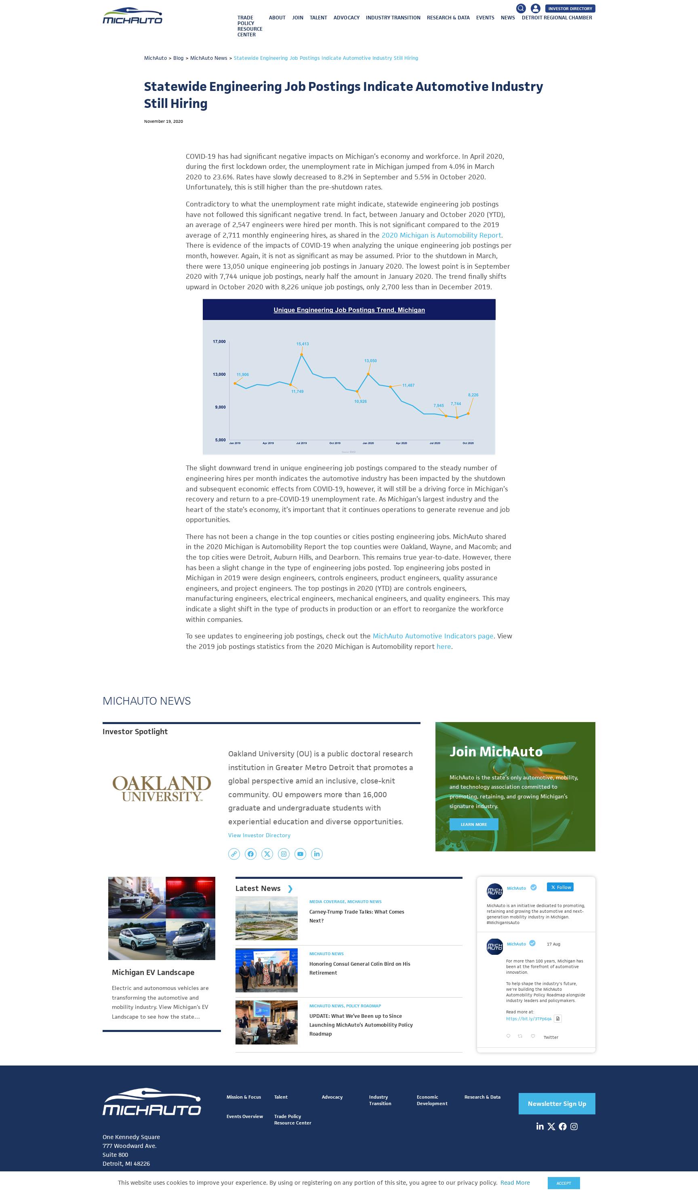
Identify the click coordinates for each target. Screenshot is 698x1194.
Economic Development (432, 1100)
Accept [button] (564, 1183)
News (508, 17)
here (444, 646)
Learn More (474, 824)
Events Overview (245, 1116)
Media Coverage (327, 901)
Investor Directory (570, 8)
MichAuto (516, 944)
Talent (318, 17)
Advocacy (346, 17)
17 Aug (553, 944)
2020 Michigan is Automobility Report (441, 235)
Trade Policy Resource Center (250, 26)
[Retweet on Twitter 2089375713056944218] (522, 1036)
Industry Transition (393, 17)
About (277, 17)
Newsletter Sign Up (557, 1103)
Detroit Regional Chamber (557, 17)
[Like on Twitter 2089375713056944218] (535, 1036)
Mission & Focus (244, 1097)
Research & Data (448, 17)
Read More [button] (515, 1182)
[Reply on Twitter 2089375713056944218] (510, 1036)
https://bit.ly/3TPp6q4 (529, 1018)
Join (297, 17)
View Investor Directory (259, 835)
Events (485, 17)
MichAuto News (364, 901)
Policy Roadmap (363, 1006)
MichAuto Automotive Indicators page (433, 636)
